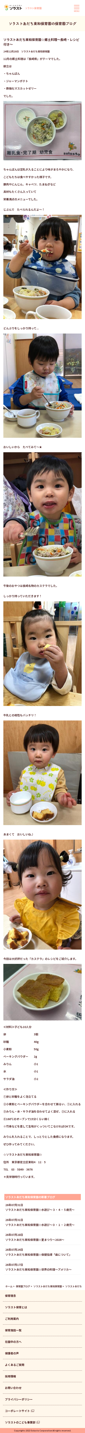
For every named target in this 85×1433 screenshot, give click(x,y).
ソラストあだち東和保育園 (47, 1286)
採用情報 (10, 1376)
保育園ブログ (23, 1286)
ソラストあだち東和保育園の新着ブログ (30, 1197)
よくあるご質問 (14, 1365)
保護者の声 (12, 1353)
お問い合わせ (13, 1388)
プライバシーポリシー (19, 1399)
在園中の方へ (13, 1342)
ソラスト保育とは (16, 1307)
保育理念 (10, 1296)
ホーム (8, 1286)
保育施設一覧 (13, 1330)
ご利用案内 (12, 1319)
